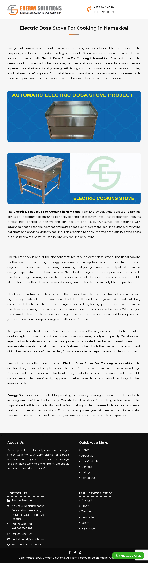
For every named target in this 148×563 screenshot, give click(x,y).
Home (85, 450)
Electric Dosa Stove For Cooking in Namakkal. (75, 58)
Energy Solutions (20, 395)
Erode (85, 506)
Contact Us (88, 477)
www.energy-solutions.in (27, 544)
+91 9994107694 (22, 524)
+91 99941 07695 (104, 12)
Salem (85, 522)
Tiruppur (86, 511)
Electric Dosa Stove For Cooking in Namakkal (47, 211)
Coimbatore (88, 517)
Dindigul (86, 500)
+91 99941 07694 (104, 7)
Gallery (85, 472)
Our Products (89, 461)
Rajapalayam (89, 528)
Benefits (86, 466)
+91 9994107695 (22, 528)
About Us (87, 455)
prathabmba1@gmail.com (28, 539)
